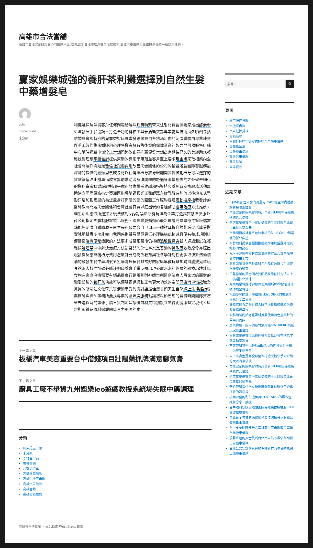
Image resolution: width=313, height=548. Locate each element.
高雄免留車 (31, 468)
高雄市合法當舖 (43, 36)
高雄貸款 (235, 167)
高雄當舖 (29, 489)
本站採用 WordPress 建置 (64, 527)
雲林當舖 (29, 463)
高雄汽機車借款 (34, 479)
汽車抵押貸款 (238, 131)
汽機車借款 (237, 126)
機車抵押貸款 (238, 121)
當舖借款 (235, 136)
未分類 (23, 138)
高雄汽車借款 (32, 484)
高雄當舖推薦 (32, 494)
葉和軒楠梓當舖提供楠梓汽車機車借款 (256, 141)
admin (24, 124)
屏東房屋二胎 (32, 448)
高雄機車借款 (32, 474)
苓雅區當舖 (31, 458)
